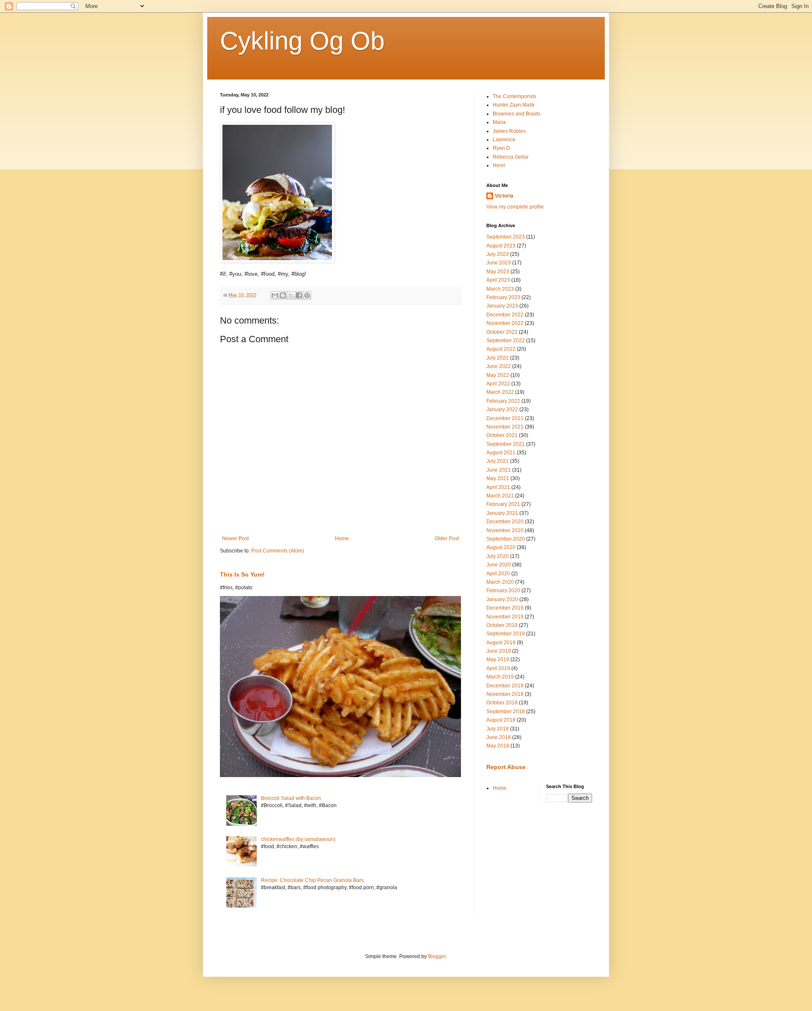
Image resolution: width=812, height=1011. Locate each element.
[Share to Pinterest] (307, 295)
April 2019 (498, 668)
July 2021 (497, 461)
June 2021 (498, 470)
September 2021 (505, 444)
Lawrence (504, 140)
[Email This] (275, 295)
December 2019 (505, 608)
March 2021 (500, 496)
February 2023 (503, 297)
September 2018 (505, 711)
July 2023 (497, 254)
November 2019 (505, 617)
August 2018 (501, 720)
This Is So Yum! (242, 574)
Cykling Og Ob (302, 41)
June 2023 (498, 263)
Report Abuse (506, 767)
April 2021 (498, 487)
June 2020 (498, 565)
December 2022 (505, 315)
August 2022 (501, 349)
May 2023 (497, 272)
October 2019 (502, 625)
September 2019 (505, 634)
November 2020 (505, 530)
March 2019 (500, 677)
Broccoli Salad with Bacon (291, 798)
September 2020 (505, 539)
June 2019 (498, 651)
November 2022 (505, 323)
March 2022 (500, 392)
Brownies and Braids (516, 114)
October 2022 (502, 332)
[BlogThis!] (283, 295)
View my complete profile (515, 207)
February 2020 (503, 590)
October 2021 (502, 435)
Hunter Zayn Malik (514, 105)
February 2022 (503, 401)
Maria (499, 122)
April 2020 (498, 574)
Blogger (437, 956)
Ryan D (501, 148)
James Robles (509, 131)
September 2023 (505, 237)
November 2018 (505, 694)
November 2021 (505, 427)
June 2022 (498, 366)
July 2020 (497, 556)
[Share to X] (291, 295)
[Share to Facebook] (299, 295)
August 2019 (501, 643)
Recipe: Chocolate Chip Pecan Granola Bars (312, 880)
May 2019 (497, 659)
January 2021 (502, 513)
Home (342, 538)
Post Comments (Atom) (277, 551)
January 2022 (502, 409)
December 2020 (505, 522)
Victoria (504, 196)
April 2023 (498, 280)
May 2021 (497, 478)
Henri (499, 165)
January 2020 (502, 599)
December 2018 (505, 686)
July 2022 (497, 358)
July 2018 (497, 729)
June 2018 (498, 737)
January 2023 (502, 306)
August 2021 (501, 453)
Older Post (447, 538)
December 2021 (505, 418)
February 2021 (503, 504)
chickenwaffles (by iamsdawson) (298, 839)
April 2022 (498, 384)
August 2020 (501, 547)
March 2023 (500, 289)
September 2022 (505, 340)
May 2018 (497, 746)
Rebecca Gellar (511, 157)
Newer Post (235, 538)
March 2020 (500, 582)
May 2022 (497, 375)
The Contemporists (514, 96)
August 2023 (501, 246)
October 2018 (502, 703)
